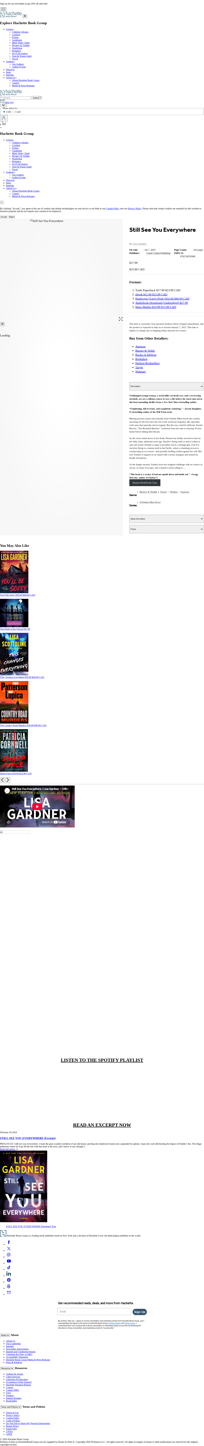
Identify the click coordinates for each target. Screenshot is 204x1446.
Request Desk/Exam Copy (145, 483)
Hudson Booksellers (147, 363)
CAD (18, 112)
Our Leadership (13, 1343)
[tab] (102, 202)
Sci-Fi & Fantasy (20, 53)
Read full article (8, 1149)
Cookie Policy (112, 208)
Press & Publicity (14, 1362)
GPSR (9, 1434)
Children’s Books (20, 32)
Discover (10, 69)
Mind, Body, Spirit (21, 42)
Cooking (16, 34)
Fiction (15, 37)
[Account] (4, 118)
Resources (6, 1368)
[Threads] (9, 1288)
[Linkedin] (9, 1275)
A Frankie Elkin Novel (150, 502)
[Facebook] (9, 1244)
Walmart (140, 371)
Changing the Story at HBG (19, 1354)
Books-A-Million (145, 354)
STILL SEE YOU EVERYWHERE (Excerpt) (28, 1138)
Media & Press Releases (23, 85)
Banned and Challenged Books (20, 1351)
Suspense (185, 492)
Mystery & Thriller (21, 45)
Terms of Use (12, 1412)
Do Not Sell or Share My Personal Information (28, 1423)
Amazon (140, 346)
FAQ (8, 1393)
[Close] (2, 324)
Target (139, 367)
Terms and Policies (9, 1407)
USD (9, 112)
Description (135, 386)
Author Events (19, 67)
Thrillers (174, 492)
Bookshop (141, 359)
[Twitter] (9, 1250)
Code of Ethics (13, 1420)
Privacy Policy (13, 1415)
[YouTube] (9, 1263)
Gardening (17, 40)
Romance (16, 51)
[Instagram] (9, 1257)
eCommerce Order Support (19, 1382)
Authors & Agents (14, 1374)
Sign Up (139, 1312)
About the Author (138, 519)
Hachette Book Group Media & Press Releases (28, 1359)
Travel (15, 59)
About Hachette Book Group (25, 80)
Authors (10, 61)
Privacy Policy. (135, 208)
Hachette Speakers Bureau (18, 1385)
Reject (11, 217)
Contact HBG (12, 1390)
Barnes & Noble (145, 350)
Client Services (13, 1376)
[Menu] (3, 9)
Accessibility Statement (17, 1357)
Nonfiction (17, 48)
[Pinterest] (9, 1282)
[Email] (9, 1294)
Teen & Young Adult (22, 56)
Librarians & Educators (17, 1379)
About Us (10, 77)
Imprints (10, 75)
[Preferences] (3, 105)
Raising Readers (13, 1398)
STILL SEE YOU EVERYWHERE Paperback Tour (31, 1226)
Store (8, 72)
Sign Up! (9, 102)
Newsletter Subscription (17, 1349)
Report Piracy (12, 1426)
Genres (9, 29)
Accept (4, 217)
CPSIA (9, 1431)
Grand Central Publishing (158, 253)
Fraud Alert (11, 1429)
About (4, 1335)
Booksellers (11, 1401)
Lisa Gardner (140, 243)
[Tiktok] (9, 1269)
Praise (133, 529)
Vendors (10, 1395)
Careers (15, 83)
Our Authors (18, 64)
